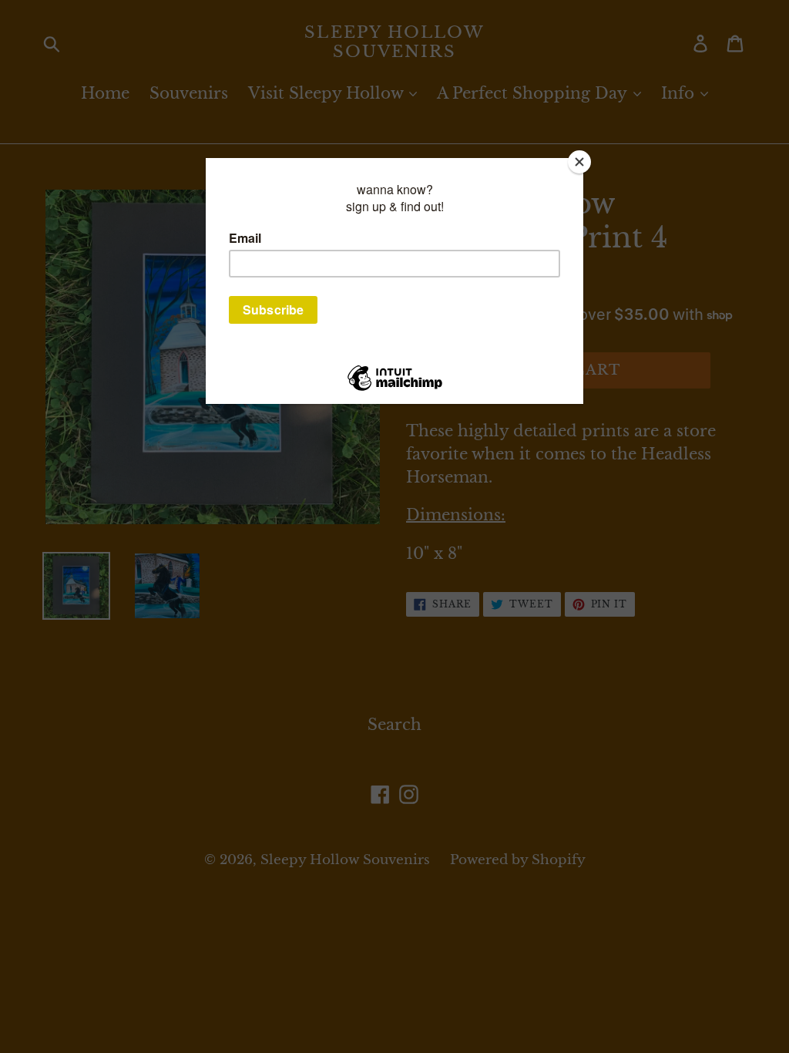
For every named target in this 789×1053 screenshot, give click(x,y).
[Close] (579, 161)
